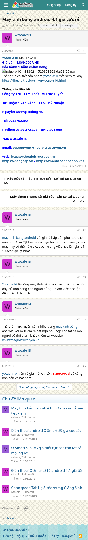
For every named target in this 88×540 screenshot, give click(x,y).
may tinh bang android (19, 237)
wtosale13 (12, 25)
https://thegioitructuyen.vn (33, 156)
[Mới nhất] (83, 5)
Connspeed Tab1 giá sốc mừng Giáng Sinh (46, 487)
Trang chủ (69, 536)
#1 (84, 50)
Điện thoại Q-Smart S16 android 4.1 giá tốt (46, 470)
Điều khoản (38, 536)
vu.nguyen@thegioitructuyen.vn (39, 147)
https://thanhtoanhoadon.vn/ (60, 161)
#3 (84, 277)
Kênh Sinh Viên (17, 530)
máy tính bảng (66, 326)
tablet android (50, 25)
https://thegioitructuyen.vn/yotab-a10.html (34, 80)
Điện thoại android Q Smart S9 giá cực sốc (46, 430)
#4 (84, 319)
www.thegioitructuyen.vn (20, 340)
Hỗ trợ (54, 536)
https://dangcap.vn (17, 161)
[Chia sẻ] (78, 50)
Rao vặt (32, 417)
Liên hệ (8, 536)
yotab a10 (50, 76)
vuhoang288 (18, 417)
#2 (84, 230)
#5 (84, 366)
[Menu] (6, 5)
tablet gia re (69, 25)
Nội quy (21, 536)
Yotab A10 (9, 284)
